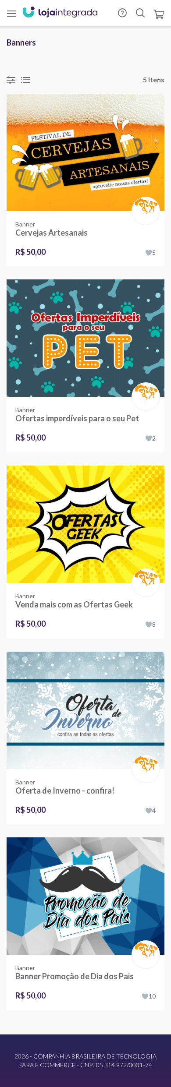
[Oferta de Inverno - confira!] (85, 710)
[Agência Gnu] (144, 205)
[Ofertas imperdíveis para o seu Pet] (85, 338)
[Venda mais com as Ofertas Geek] (85, 524)
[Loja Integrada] (60, 13)
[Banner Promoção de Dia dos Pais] (85, 896)
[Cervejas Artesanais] (85, 152)
